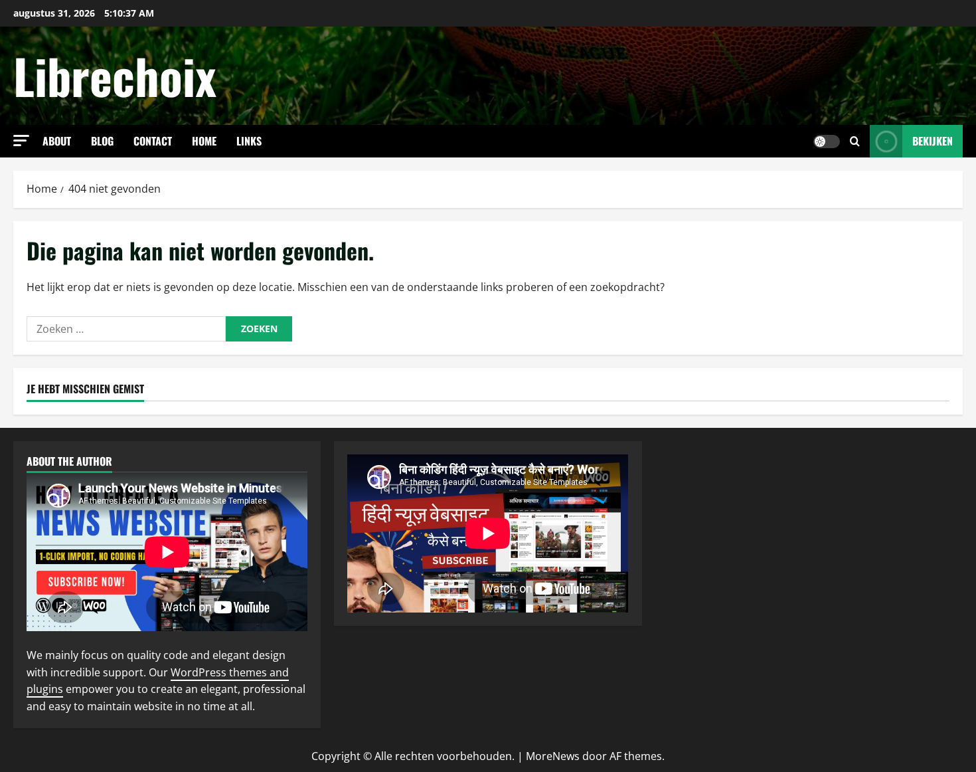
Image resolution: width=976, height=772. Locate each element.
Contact (152, 141)
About (56, 141)
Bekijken (932, 141)
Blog (102, 141)
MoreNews (553, 756)
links (249, 141)
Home (204, 141)
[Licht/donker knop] (826, 141)
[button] (21, 140)
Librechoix (114, 75)
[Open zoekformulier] (855, 141)
